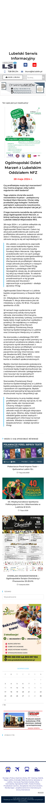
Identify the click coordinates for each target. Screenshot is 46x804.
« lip (4, 705)
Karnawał (16, 782)
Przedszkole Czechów (11, 786)
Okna (37, 782)
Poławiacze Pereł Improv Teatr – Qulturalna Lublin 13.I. (23, 467)
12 (17, 688)
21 (29, 692)
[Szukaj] (43, 77)
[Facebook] (25, 65)
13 (23, 688)
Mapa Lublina (8, 780)
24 (5, 696)
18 (11, 692)
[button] (34, 65)
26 (17, 696)
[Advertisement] (23, 24)
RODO (41, 793)
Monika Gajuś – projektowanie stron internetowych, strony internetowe (23, 789)
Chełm (21, 784)
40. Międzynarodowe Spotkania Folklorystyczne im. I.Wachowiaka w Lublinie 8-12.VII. (23, 504)
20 (23, 692)
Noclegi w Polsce (9, 778)
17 (5, 692)
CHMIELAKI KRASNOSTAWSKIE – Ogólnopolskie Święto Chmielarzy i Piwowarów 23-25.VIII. (23, 578)
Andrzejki (17, 780)
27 (23, 696)
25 (11, 696)
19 (17, 692)
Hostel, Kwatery (34, 784)
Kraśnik (40, 778)
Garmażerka (10, 784)
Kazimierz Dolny (21, 778)
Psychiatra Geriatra (27, 782)
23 (41, 692)
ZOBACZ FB (9, 735)
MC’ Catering (32, 778)
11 (11, 688)
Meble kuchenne (27, 780)
